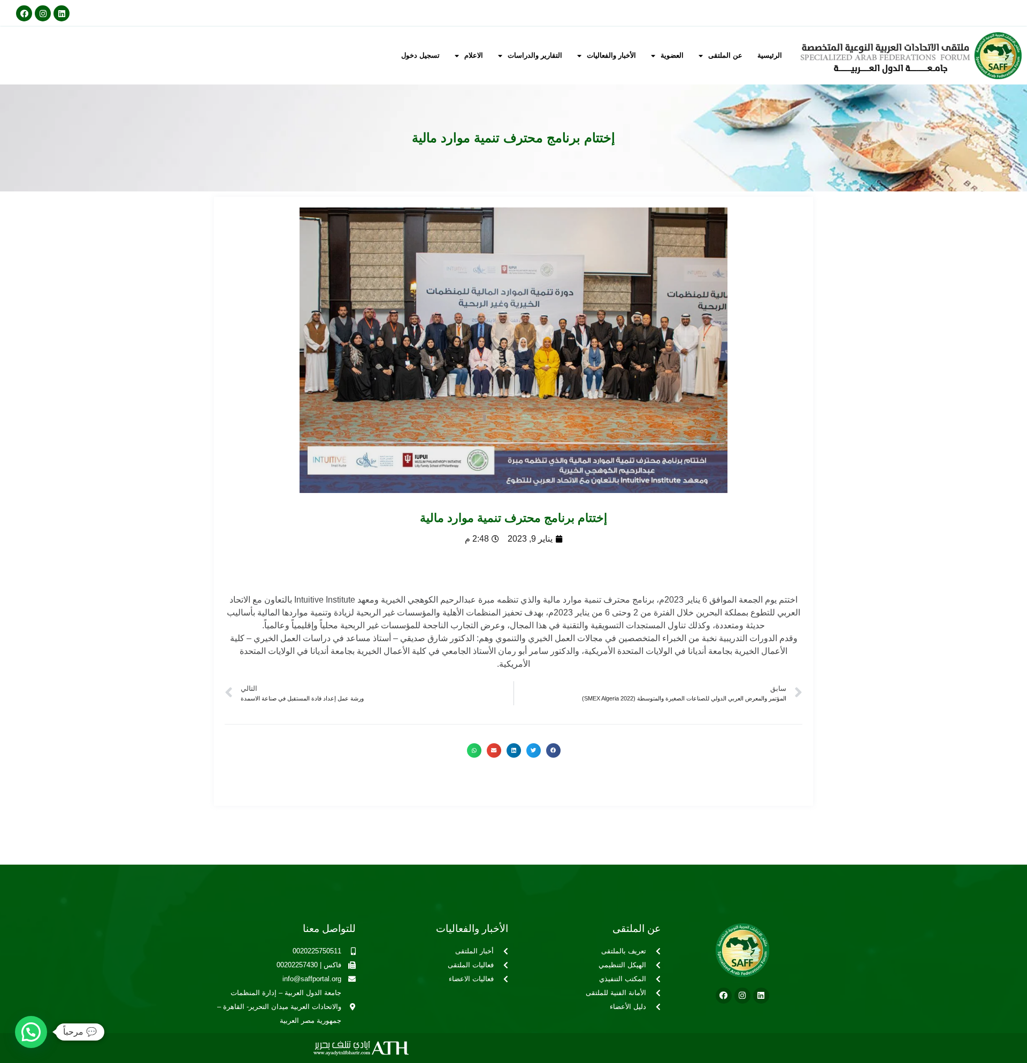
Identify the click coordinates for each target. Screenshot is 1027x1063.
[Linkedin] (61, 13)
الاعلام (473, 55)
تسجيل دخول (420, 55)
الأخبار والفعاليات (611, 55)
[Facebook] (24, 13)
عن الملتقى (725, 55)
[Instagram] (43, 13)
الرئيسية (769, 55)
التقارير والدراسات (535, 55)
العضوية (672, 55)
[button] (553, 750)
